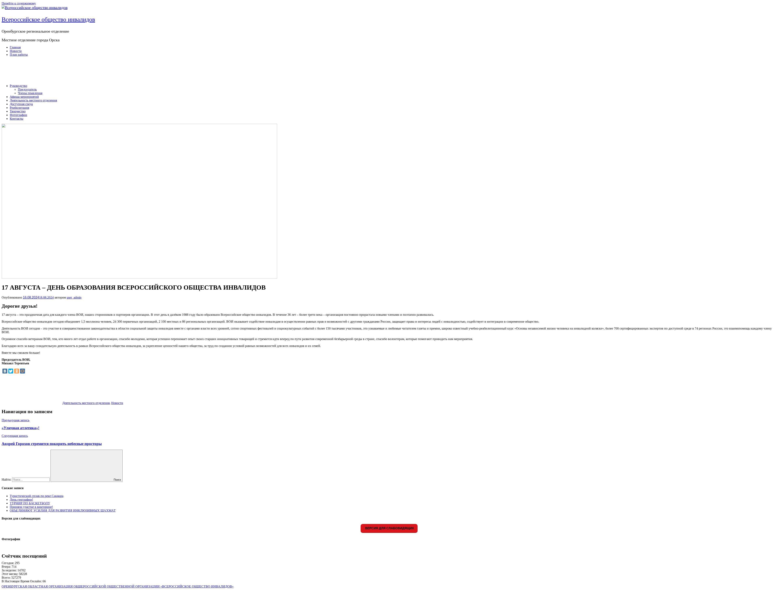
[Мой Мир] (22, 371)
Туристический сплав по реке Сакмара (36, 496)
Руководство (18, 85)
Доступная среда (21, 104)
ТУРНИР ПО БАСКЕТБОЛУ (30, 503)
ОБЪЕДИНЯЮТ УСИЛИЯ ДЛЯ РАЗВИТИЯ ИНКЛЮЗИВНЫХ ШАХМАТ (63, 510)
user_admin (74, 297)
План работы (19, 54)
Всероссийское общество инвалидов (48, 19)
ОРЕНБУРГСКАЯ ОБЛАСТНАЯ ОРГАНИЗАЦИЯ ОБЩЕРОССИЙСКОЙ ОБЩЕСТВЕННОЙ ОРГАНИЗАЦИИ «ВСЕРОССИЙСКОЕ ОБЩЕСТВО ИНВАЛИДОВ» (118, 586)
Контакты (16, 118)
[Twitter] (10, 371)
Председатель (27, 89)
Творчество (18, 111)
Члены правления (30, 93)
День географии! (21, 499)
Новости (16, 51)
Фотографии (18, 115)
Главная (15, 47)
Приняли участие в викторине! (31, 507)
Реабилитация (19, 107)
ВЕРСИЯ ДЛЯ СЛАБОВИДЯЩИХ (389, 528)
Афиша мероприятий (24, 96)
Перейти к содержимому (19, 3)
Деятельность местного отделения (33, 100)
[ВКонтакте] (4, 371)
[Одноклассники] (16, 371)
